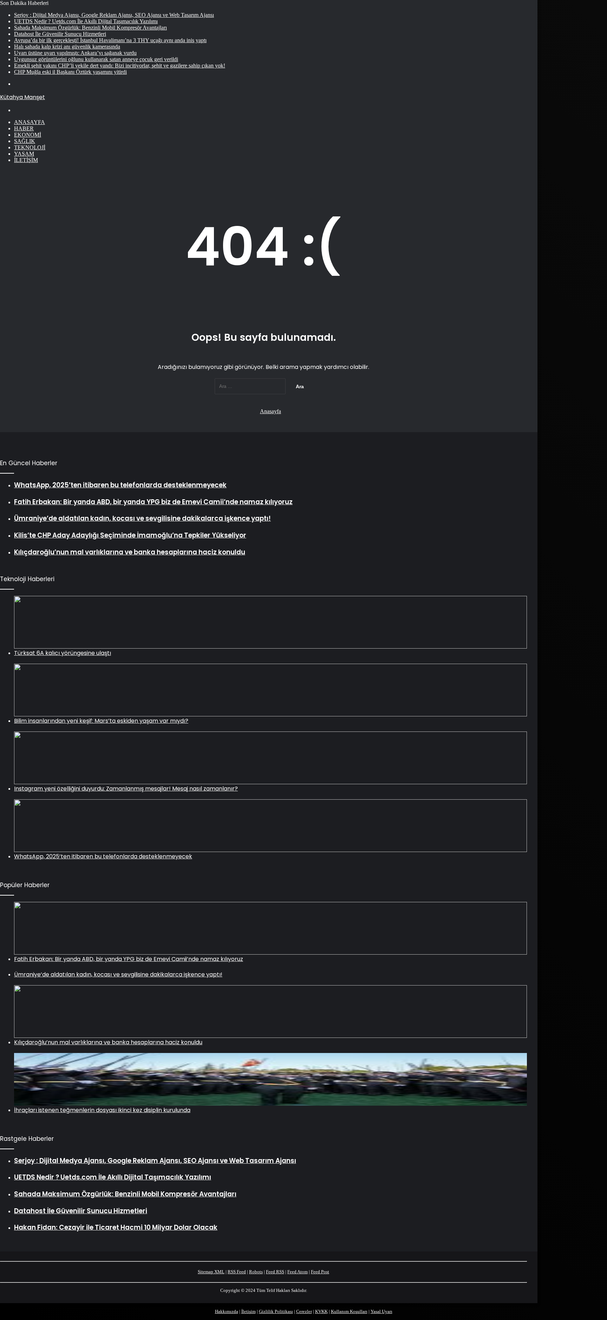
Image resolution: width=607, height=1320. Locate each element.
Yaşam (24, 154)
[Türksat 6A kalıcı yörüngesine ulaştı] (270, 622)
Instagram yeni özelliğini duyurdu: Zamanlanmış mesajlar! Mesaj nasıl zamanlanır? (126, 789)
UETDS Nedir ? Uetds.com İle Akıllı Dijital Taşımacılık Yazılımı (86, 21)
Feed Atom (297, 1271)
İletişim (26, 160)
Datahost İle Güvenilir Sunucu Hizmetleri (60, 34)
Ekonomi (27, 135)
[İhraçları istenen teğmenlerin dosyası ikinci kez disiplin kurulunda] (270, 1079)
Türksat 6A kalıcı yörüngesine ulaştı (62, 653)
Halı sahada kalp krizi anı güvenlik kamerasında (67, 47)
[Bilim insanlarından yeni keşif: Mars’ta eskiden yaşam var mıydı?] (270, 690)
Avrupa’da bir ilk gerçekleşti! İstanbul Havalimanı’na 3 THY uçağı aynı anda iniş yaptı (110, 40)
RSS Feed (237, 1271)
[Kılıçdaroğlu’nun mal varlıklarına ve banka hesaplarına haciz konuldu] (270, 1011)
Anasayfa (29, 122)
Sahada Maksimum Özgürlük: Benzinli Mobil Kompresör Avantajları (90, 28)
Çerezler (304, 1311)
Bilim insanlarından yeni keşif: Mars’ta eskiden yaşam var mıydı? (101, 721)
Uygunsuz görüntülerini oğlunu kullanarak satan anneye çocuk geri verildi (96, 59)
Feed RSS (275, 1271)
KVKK (321, 1311)
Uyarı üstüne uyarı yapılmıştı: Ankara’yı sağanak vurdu (75, 53)
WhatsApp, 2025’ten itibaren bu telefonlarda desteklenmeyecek (103, 856)
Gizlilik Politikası (276, 1311)
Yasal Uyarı (381, 1311)
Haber (24, 128)
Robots (256, 1271)
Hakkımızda (226, 1311)
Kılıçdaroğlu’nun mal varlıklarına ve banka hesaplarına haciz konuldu (108, 1042)
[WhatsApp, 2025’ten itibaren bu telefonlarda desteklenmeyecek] (270, 825)
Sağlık (24, 141)
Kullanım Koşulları (349, 1311)
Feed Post (320, 1271)
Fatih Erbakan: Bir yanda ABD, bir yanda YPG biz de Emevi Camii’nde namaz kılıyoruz (128, 959)
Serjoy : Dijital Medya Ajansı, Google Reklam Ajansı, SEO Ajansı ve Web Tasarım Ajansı (114, 15)
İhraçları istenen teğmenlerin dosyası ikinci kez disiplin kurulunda (102, 1110)
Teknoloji (29, 147)
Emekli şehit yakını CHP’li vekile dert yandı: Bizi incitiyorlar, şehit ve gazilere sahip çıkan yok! (119, 66)
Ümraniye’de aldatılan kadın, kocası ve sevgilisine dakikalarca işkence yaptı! (118, 974)
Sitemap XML (211, 1271)
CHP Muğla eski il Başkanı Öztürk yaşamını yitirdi (70, 72)
